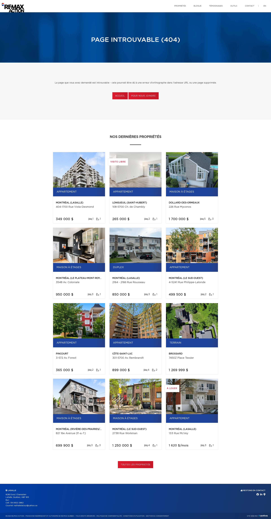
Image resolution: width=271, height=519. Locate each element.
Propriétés (180, 6)
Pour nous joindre (143, 96)
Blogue (197, 6)
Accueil (120, 96)
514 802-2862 (17, 503)
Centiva (263, 516)
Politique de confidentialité (109, 516)
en (265, 6)
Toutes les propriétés (135, 465)
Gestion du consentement (157, 516)
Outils (233, 6)
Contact (249, 6)
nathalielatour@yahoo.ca (25, 506)
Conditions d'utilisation (133, 516)
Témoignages (216, 6)
